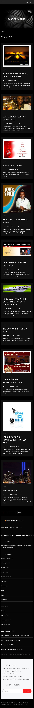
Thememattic (22, 704)
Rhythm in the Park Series (8, 645)
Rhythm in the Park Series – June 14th (12, 649)
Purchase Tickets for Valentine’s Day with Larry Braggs (14, 302)
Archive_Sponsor (6, 577)
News (4, 69)
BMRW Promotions (17, 19)
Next (19, 512)
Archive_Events (5, 563)
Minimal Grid (11, 704)
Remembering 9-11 (12, 490)
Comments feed (5, 620)
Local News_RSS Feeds (14, 520)
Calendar (3, 581)
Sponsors (4, 599)
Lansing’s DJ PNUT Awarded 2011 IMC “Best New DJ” (15, 440)
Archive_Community (6, 558)
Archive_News (5, 572)
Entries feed (4, 615)
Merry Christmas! (12, 165)
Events (5, 113)
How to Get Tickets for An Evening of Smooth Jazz (15, 654)
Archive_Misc (4, 567)
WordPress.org (5, 624)
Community (4, 586)
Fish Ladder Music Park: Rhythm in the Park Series (15, 635)
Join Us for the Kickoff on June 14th (11, 640)
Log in (3, 611)
